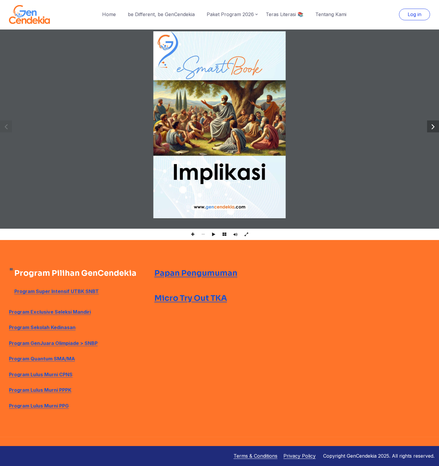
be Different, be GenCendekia (161, 14)
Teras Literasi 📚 (284, 14)
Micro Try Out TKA (190, 298)
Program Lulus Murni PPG (39, 406)
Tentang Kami (330, 14)
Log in (414, 14)
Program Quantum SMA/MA (42, 359)
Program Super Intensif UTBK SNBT (56, 291)
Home (109, 14)
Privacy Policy (299, 456)
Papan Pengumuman (195, 273)
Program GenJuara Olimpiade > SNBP (53, 343)
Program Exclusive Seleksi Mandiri (50, 312)
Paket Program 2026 (230, 14)
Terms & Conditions (255, 456)
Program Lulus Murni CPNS (41, 374)
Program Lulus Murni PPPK (40, 390)
